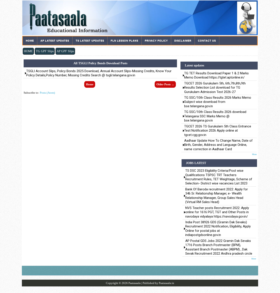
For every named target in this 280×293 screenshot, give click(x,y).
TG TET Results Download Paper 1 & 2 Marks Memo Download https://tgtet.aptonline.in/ (216, 75)
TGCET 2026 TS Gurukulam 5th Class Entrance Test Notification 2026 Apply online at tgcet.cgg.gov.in (217, 130)
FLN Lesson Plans (124, 40)
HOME (28, 51)
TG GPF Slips (45, 51)
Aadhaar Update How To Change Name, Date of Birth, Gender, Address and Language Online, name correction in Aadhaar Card (218, 145)
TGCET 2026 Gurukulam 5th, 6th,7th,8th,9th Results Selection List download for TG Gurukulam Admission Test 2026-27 (215, 87)
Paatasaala (134, 283)
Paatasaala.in (166, 283)
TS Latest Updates (90, 40)
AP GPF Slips (65, 51)
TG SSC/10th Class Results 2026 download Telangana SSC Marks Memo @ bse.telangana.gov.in (215, 116)
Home (30, 40)
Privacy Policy (156, 40)
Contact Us (207, 40)
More (254, 154)
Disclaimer (182, 40)
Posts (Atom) (47, 92)
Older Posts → (165, 84)
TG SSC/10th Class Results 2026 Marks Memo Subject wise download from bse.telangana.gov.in (217, 102)
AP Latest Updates (54, 40)
